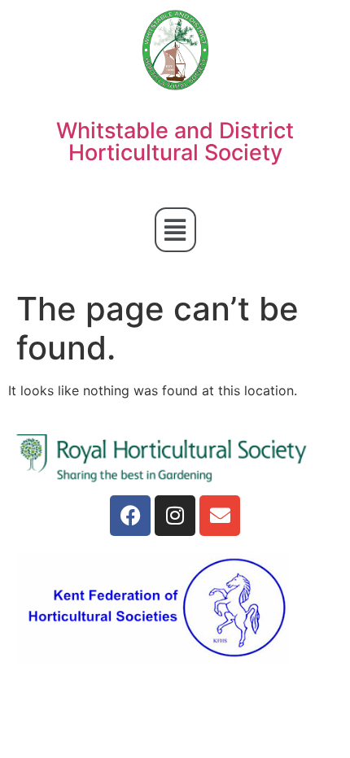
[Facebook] (130, 515)
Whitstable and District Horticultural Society (175, 141)
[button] (175, 229)
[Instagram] (175, 515)
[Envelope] (219, 515)
